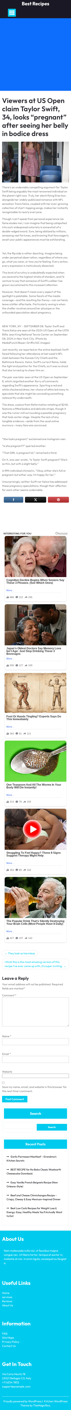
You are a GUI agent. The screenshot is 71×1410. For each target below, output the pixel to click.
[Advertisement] (35, 55)
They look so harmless (21, 953)
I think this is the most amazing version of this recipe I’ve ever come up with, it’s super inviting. (34, 964)
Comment (9, 995)
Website (7, 1071)
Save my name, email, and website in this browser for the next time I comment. (34, 1089)
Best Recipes (35, 4)
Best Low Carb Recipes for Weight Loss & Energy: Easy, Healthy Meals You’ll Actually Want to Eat (34, 1212)
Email (6, 1054)
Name (6, 1036)
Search (35, 1113)
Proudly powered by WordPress (22, 1401)
